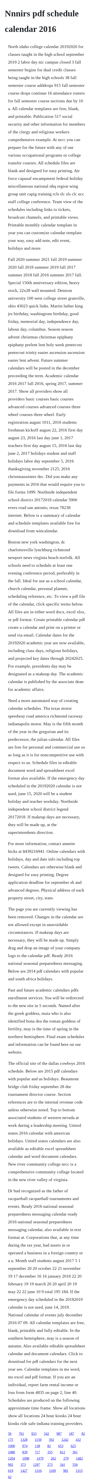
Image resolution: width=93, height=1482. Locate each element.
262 (53, 1458)
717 (37, 1452)
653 (60, 1446)
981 (65, 1471)
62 (9, 1477)
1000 (11, 1446)
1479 (40, 1458)
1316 (38, 1471)
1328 (24, 1440)
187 (71, 1433)
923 (34, 1433)
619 (10, 1471)
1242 (64, 1440)
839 (24, 1452)
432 (78, 1440)
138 (37, 1446)
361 (75, 1452)
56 (9, 1433)
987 (59, 1433)
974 (24, 1446)
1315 (79, 1471)
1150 (38, 1440)
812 (62, 1452)
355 (50, 1452)
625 (73, 1446)
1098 (25, 1458)
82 (83, 1433)
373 (23, 1464)
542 (46, 1433)
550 (75, 1464)
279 (66, 1458)
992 (10, 1464)
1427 (24, 1471)
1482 (79, 1458)
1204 (11, 1458)
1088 (11, 1452)
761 (21, 1433)
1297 (36, 1464)
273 (50, 1464)
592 (51, 1440)
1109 (52, 1471)
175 (10, 1440)
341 (62, 1464)
